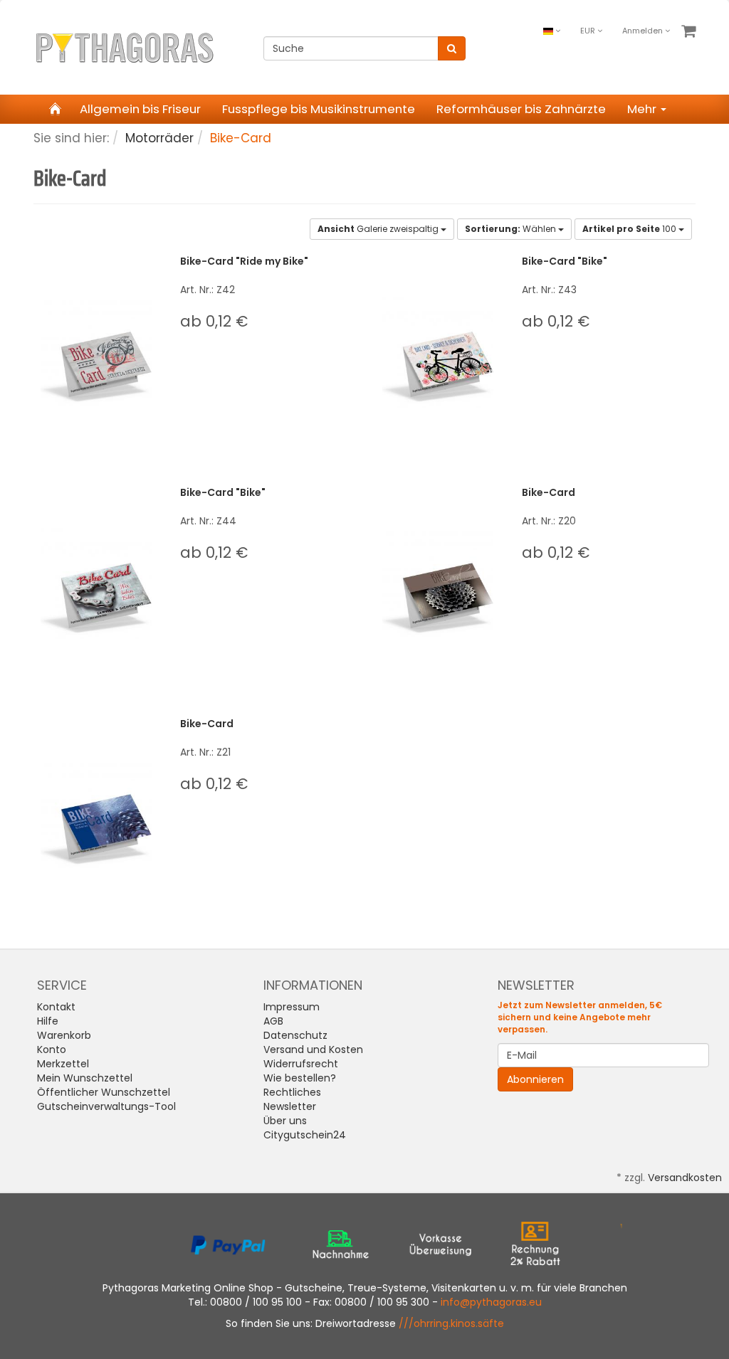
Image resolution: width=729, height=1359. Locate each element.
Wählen (511, 229)
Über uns (285, 1121)
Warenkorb (64, 1035)
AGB (273, 1021)
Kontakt (56, 1007)
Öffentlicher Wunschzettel (103, 1092)
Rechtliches (292, 1092)
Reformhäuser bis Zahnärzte (521, 108)
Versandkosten (685, 1177)
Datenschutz (295, 1035)
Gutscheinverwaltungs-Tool (106, 1106)
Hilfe (47, 1021)
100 (630, 229)
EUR (588, 30)
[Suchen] (452, 48)
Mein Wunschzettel (84, 1078)
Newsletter (289, 1106)
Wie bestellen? (299, 1078)
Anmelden (643, 30)
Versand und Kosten (313, 1049)
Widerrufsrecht (300, 1064)
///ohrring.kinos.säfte (451, 1323)
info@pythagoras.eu (491, 1302)
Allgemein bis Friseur (140, 108)
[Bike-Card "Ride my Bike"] (96, 352)
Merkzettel (63, 1064)
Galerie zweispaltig (379, 229)
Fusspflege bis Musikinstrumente (318, 108)
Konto (51, 1049)
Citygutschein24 (304, 1135)
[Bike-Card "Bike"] (437, 352)
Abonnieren (535, 1079)
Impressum (291, 1007)
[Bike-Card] (437, 583)
